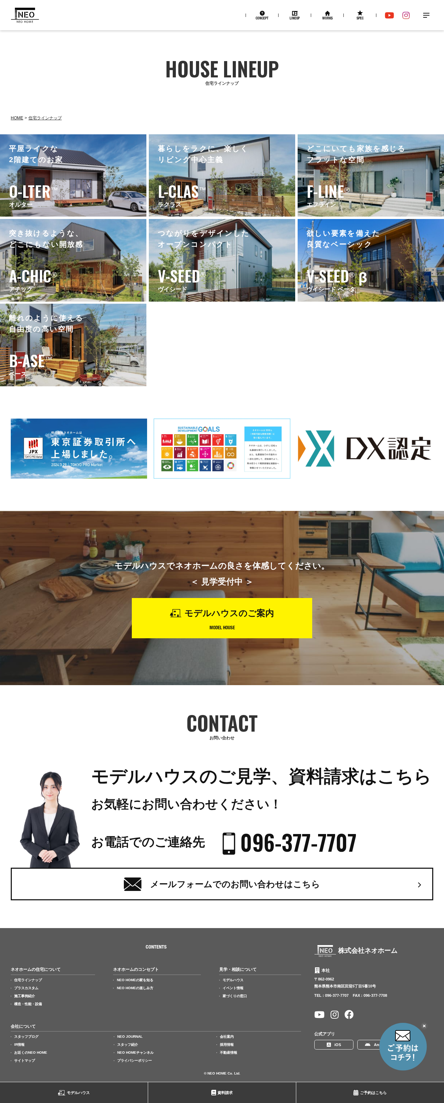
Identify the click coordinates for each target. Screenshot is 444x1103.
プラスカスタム (26, 988)
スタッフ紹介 (127, 1044)
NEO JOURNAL (130, 1036)
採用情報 (227, 1044)
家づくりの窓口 (235, 996)
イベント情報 (233, 988)
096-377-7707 (298, 842)
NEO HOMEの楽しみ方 (135, 988)
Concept (262, 18)
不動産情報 (228, 1052)
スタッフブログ (26, 1036)
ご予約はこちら (373, 1093)
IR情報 (19, 1044)
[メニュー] (426, 15)
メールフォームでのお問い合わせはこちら (235, 884)
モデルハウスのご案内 (229, 613)
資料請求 (225, 1093)
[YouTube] (389, 15)
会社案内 (227, 1036)
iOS (337, 1045)
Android (381, 1045)
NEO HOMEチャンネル (135, 1052)
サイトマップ (24, 1060)
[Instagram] (406, 15)
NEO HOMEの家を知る (135, 980)
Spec (360, 18)
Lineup (295, 18)
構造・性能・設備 (28, 1004)
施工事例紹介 (24, 996)
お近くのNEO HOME (30, 1052)
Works (327, 18)
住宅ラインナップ (45, 118)
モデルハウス (78, 1093)
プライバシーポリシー (134, 1060)
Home (17, 118)
